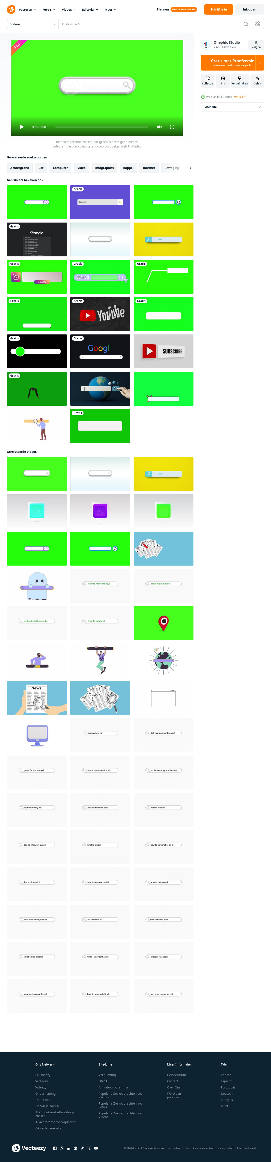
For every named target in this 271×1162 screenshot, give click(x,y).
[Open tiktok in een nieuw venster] (82, 1148)
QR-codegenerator (48, 1128)
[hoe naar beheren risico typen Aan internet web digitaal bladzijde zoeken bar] (163, 884)
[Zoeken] (246, 24)
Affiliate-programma (113, 1087)
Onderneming (45, 1093)
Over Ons (174, 1087)
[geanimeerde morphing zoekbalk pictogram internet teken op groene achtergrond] (163, 202)
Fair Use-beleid (246, 1148)
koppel (128, 168)
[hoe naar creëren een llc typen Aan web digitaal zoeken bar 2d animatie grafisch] (100, 623)
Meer (108, 10)
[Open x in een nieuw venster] (89, 1148)
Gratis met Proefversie (232, 62)
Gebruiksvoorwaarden (198, 1148)
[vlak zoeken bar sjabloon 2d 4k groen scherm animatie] (100, 202)
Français (227, 1100)
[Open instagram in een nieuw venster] (61, 1148)
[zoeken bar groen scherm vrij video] (100, 277)
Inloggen (249, 9)
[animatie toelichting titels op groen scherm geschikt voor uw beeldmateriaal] (163, 277)
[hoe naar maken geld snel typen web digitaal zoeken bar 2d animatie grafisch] (100, 586)
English (226, 1075)
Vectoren (25, 10)
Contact (172, 1081)
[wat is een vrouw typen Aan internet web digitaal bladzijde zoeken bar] (100, 847)
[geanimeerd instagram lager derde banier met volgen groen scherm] (37, 277)
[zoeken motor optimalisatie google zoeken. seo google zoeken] (37, 239)
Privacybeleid (225, 1148)
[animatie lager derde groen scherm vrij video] (37, 314)
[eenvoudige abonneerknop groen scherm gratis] (163, 314)
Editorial (88, 10)
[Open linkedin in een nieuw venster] (68, 1148)
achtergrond (19, 168)
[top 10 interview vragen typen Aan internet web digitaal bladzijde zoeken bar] (37, 847)
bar (41, 168)
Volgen (256, 47)
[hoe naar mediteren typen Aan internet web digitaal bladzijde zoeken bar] (163, 810)
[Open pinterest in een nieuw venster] (75, 1148)
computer (60, 168)
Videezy (40, 1087)
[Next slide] (187, 168)
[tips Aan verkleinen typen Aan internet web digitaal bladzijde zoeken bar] (37, 884)
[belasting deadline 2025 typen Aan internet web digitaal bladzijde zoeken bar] (100, 922)
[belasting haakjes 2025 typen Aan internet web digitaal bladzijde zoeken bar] (100, 735)
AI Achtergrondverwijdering (55, 1122)
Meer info (210, 107)
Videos (67, 10)
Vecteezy (41, 1081)
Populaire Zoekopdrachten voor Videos (121, 1115)
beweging (172, 168)
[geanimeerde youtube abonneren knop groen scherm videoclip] (100, 426)
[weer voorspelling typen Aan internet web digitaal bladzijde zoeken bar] (37, 996)
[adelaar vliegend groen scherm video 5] (37, 389)
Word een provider (174, 1095)
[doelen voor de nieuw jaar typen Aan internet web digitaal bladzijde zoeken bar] (37, 772)
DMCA (103, 1081)
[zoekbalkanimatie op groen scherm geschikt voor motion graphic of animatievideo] (37, 202)
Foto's (47, 10)
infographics (104, 168)
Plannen (163, 9)
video (81, 168)
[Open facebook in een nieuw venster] (55, 1148)
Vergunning (107, 1075)
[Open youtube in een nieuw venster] (96, 1148)
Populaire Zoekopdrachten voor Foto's (121, 1105)
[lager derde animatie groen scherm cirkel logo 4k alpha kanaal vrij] (37, 351)
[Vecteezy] (11, 9)
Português (228, 1087)
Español (226, 1081)
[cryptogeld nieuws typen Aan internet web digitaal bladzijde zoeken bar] (37, 810)
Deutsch (227, 1093)
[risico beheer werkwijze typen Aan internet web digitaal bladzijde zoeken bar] (163, 735)
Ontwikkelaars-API (48, 1106)
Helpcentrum (176, 1075)
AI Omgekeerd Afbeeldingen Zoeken (55, 1114)
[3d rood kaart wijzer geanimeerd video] (163, 623)
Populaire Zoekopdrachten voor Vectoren (121, 1095)
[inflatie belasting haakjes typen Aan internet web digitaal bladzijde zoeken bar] (37, 959)
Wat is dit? (240, 97)
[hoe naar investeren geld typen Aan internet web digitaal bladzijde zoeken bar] (163, 922)
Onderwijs (42, 1100)
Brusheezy (42, 1075)
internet (149, 168)
